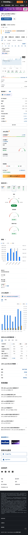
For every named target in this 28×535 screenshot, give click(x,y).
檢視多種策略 (7, 32)
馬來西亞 (25, 377)
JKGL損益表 (5, 293)
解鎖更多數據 (23, 77)
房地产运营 (24, 369)
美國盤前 (22, 5)
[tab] (8, 188)
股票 (2, 5)
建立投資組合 (4, 484)
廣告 (16, 481)
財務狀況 (17, 37)
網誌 (2, 478)
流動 (2, 481)
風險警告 (2, 527)
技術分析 (4, 183)
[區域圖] (4, 43)
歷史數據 (9, 40)
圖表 (6, 37)
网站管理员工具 (4, 487)
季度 (6, 299)
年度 (2, 299)
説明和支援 (17, 484)
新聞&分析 (11, 37)
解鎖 (14, 358)
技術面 (23, 37)
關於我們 (17, 478)
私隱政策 (2, 522)
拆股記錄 (14, 40)
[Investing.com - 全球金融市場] (8, 2)
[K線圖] (2, 43)
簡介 (5, 40)
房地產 (25, 372)
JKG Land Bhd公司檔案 (8, 364)
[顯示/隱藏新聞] (9, 43)
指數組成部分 (19, 40)
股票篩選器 (7, 5)
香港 (13, 5)
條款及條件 (3, 518)
